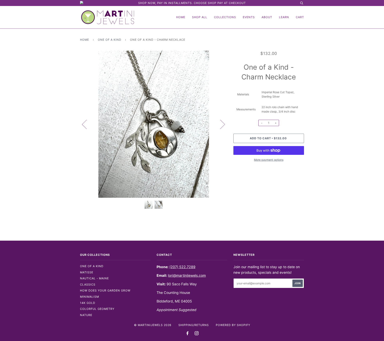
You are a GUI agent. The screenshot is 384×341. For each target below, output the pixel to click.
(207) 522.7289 (182, 267)
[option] (153, 124)
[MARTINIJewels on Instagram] (197, 333)
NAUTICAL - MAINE (94, 278)
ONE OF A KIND (91, 266)
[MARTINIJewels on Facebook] (187, 333)
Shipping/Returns (193, 325)
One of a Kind (109, 39)
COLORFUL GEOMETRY (97, 308)
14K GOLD (87, 302)
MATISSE (86, 272)
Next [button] (220, 124)
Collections (225, 17)
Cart (300, 17)
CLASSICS (87, 284)
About (267, 17)
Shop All (199, 17)
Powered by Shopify (233, 325)
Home (180, 17)
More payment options (268, 159)
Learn (284, 17)
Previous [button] (87, 124)
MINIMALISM (89, 296)
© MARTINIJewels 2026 (152, 325)
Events (249, 17)
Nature (86, 315)
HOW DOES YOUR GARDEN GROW (105, 290)
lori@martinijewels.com (187, 275)
